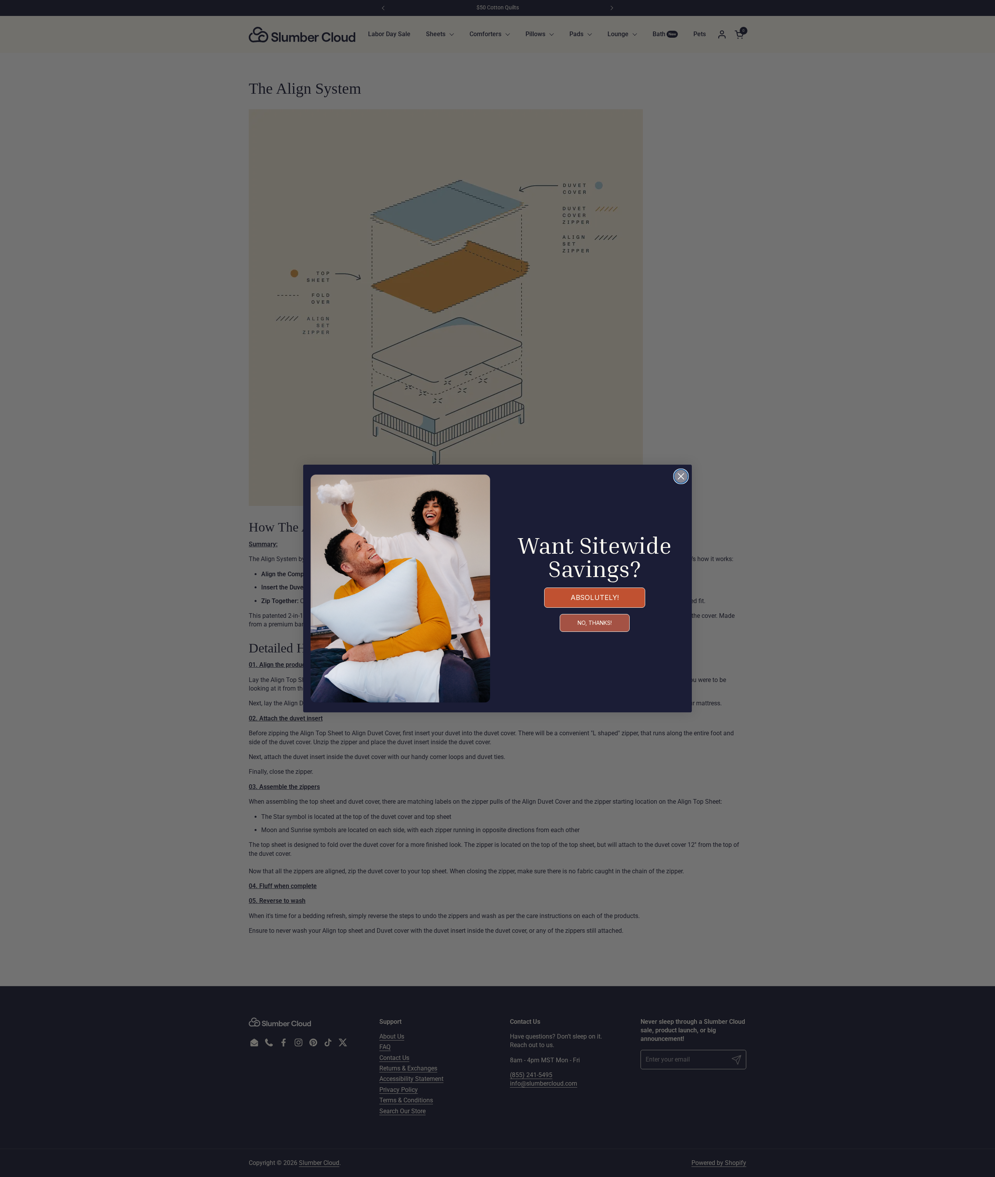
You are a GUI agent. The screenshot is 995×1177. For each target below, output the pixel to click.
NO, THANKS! (595, 622)
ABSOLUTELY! (595, 597)
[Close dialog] (681, 476)
